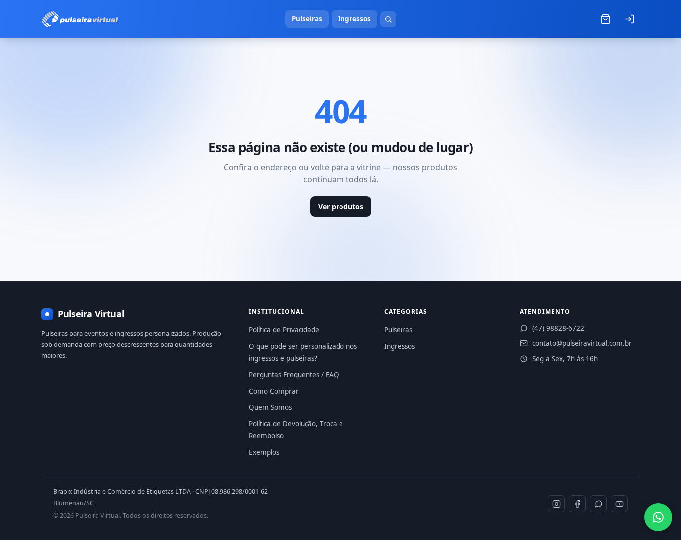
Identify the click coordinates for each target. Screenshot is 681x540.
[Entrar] (629, 19)
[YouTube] (619, 503)
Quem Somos (270, 407)
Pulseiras (307, 18)
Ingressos (354, 18)
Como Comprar (274, 391)
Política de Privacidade (284, 329)
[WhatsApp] (598, 503)
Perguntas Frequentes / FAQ (294, 374)
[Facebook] (577, 503)
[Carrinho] (605, 19)
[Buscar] (388, 19)
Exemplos (264, 452)
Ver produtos (340, 206)
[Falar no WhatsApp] (658, 517)
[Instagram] (556, 503)
